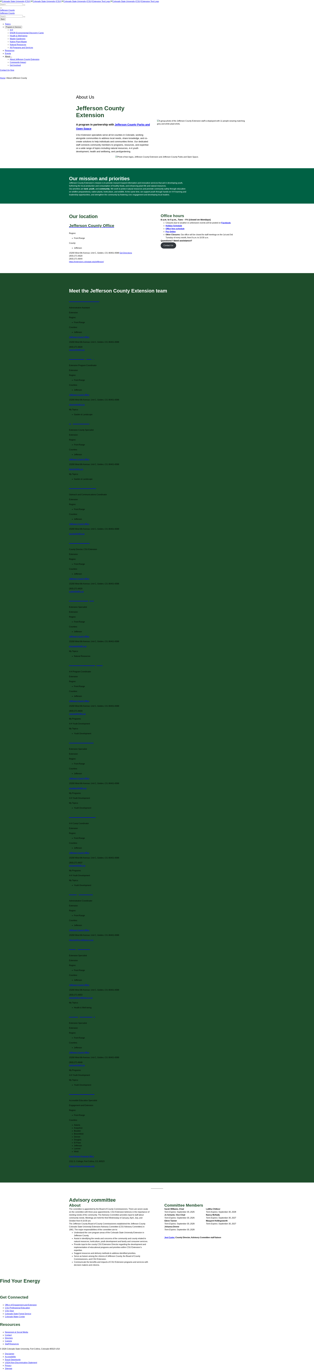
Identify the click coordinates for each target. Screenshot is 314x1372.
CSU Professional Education (17, 1308)
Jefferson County (7, 10)
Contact (8, 1335)
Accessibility (10, 1357)
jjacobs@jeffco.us (77, 534)
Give (12, 70)
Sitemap (8, 1368)
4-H (11, 30)
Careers (8, 1341)
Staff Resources (12, 1344)
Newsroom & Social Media (16, 1332)
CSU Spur (9, 1311)
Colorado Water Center (15, 1317)
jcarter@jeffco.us (76, 592)
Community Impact (18, 62)
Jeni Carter (169, 1237)
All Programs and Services (21, 48)
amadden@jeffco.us (77, 788)
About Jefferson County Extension (24, 59)
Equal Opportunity (13, 1360)
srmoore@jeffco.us (77, 866)
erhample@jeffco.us (77, 646)
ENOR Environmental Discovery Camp (27, 33)
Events (8, 53)
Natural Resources (18, 45)
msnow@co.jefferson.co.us (80, 998)
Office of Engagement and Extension (21, 1305)
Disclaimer (9, 1354)
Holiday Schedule (174, 226)
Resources (9, 50)
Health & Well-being (18, 36)
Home (2, 78)
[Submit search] (24, 16)
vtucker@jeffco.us (77, 350)
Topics (8, 24)
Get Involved (15, 65)
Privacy (8, 1366)
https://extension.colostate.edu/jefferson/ (86, 262)
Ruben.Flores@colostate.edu (82, 1166)
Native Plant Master (18, 42)
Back (3, 19)
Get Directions (126, 253)
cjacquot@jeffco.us (77, 714)
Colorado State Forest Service (18, 1314)
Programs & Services (13, 27)
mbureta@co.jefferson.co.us (81, 940)
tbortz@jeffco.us (76, 469)
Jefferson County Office (79, 337)
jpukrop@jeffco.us (77, 1065)
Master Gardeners (17, 39)
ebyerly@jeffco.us (77, 405)
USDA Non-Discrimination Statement (21, 1363)
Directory (9, 1338)
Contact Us (5, 70)
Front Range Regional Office (81, 1156)
